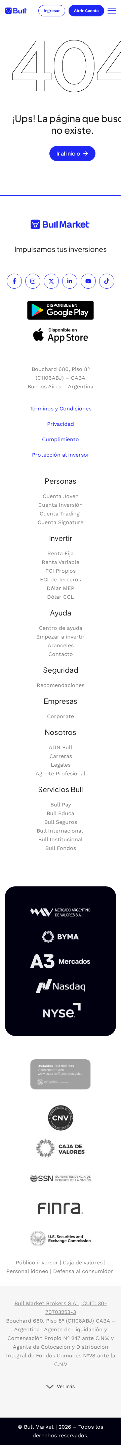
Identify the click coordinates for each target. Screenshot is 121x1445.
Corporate (60, 716)
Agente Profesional (60, 773)
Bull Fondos (60, 848)
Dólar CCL (60, 597)
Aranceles (61, 645)
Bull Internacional (60, 831)
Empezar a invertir (60, 637)
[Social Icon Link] (14, 281)
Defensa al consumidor (83, 1271)
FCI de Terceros (60, 579)
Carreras (60, 756)
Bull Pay (60, 804)
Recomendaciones (60, 685)
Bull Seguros (60, 822)
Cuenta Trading (60, 513)
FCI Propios (60, 571)
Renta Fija (60, 553)
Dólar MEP (60, 588)
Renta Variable (60, 562)
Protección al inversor (60, 455)
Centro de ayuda (60, 628)
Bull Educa (60, 813)
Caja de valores (83, 1262)
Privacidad (60, 424)
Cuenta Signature (60, 522)
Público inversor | (39, 1262)
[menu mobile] (112, 11)
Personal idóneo (27, 1271)
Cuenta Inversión (60, 505)
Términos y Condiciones (60, 408)
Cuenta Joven (61, 496)
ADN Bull (60, 747)
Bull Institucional (60, 839)
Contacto (60, 654)
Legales (61, 765)
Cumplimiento (60, 439)
